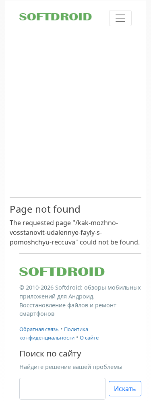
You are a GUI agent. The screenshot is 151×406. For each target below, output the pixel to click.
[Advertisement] (75, 111)
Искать (125, 388)
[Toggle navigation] (120, 18)
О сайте (89, 337)
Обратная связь (39, 329)
